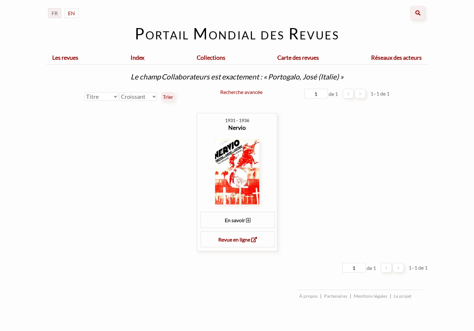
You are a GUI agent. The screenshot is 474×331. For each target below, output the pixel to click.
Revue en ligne (234, 239)
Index (137, 57)
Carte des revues (298, 57)
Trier (168, 96)
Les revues (65, 57)
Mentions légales (370, 296)
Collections (211, 57)
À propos (308, 296)
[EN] (71, 7)
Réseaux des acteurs (396, 57)
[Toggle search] (417, 13)
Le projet (402, 296)
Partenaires (335, 296)
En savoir (235, 220)
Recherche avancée (241, 92)
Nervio (237, 127)
